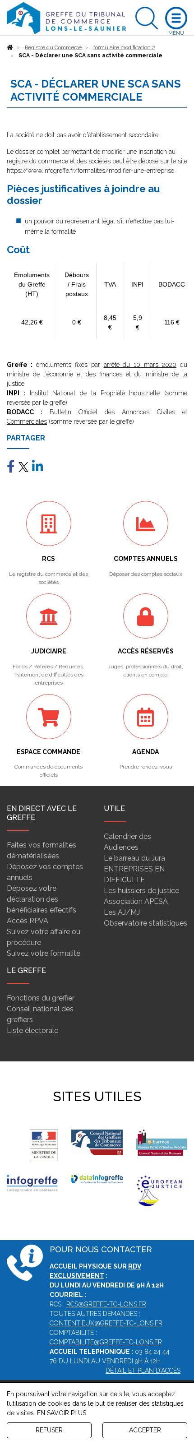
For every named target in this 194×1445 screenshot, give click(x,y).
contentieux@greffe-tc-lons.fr (106, 1323)
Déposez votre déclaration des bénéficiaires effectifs (41, 899)
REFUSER (49, 1430)
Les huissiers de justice (141, 890)
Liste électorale (32, 1030)
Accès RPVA (27, 921)
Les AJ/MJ (122, 912)
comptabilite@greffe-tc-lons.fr (106, 1342)
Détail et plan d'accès (143, 1370)
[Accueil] (10, 47)
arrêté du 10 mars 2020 (140, 364)
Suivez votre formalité (43, 953)
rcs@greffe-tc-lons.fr (106, 1304)
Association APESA (136, 901)
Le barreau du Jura (134, 858)
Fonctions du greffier (40, 998)
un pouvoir (39, 221)
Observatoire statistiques (145, 923)
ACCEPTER (145, 1430)
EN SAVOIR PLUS (61, 1413)
